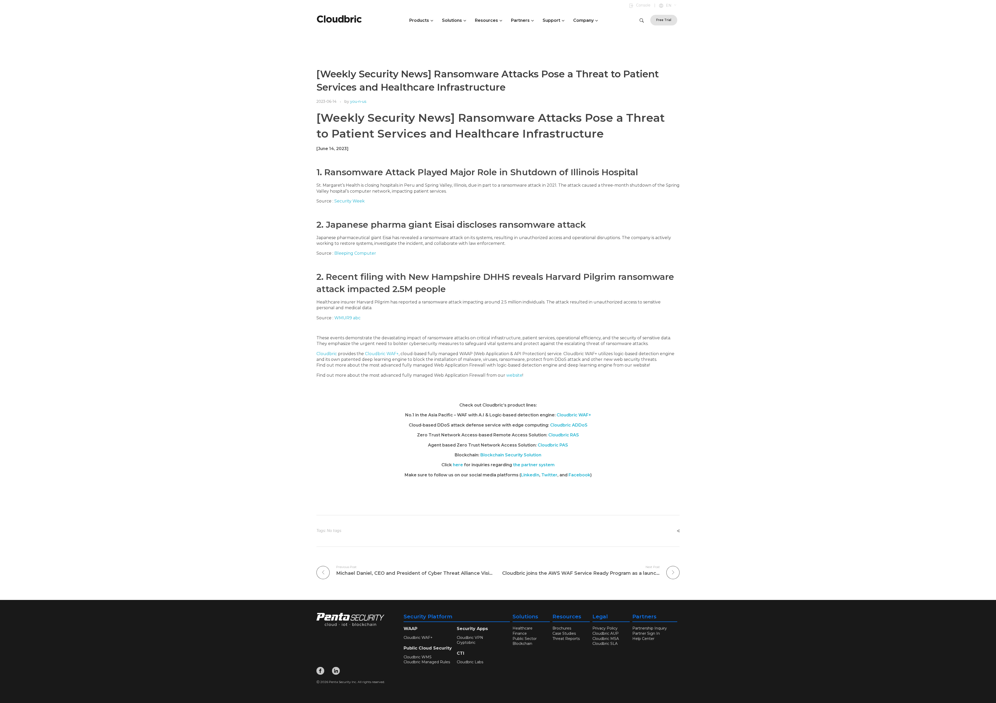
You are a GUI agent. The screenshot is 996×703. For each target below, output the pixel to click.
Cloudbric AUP (605, 633)
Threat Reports (566, 638)
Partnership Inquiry (649, 628)
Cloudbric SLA (605, 643)
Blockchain (522, 643)
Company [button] (583, 20)
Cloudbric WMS (418, 657)
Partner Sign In (646, 633)
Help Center (643, 638)
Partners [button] (520, 20)
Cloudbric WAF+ (382, 353)
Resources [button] (486, 20)
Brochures (561, 628)
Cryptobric (466, 642)
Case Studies (564, 633)
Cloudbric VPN (470, 637)
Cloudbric (326, 353)
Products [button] (419, 20)
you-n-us (358, 101)
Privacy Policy (605, 628)
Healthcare (522, 628)
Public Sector (525, 638)
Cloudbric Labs (470, 662)
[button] (671, 5)
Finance (520, 633)
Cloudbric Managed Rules (427, 662)
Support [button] (551, 20)
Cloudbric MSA (605, 638)
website (514, 375)
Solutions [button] (452, 20)
